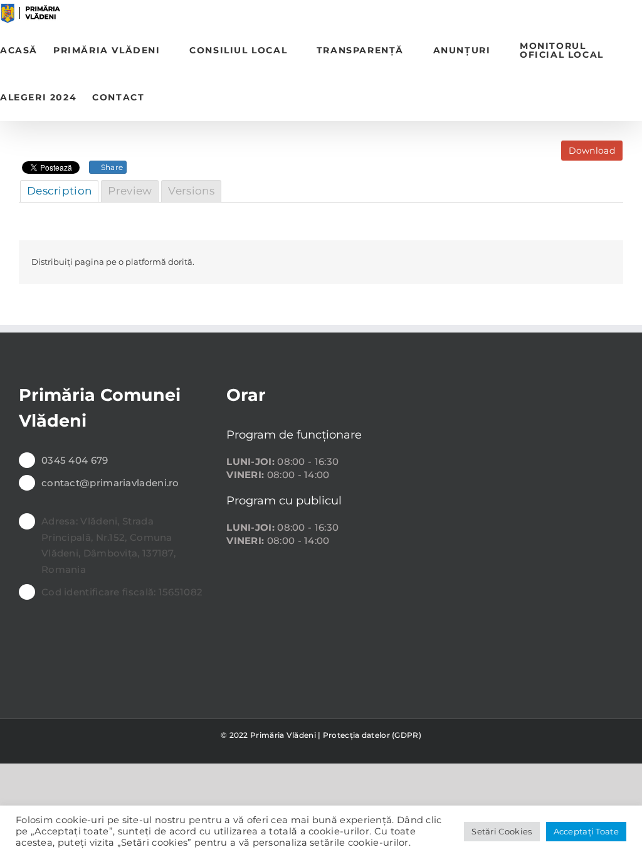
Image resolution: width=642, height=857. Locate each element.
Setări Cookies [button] (501, 831)
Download (592, 150)
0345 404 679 (74, 460)
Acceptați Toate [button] (586, 831)
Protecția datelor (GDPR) (372, 735)
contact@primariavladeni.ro (110, 483)
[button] (164, 97)
